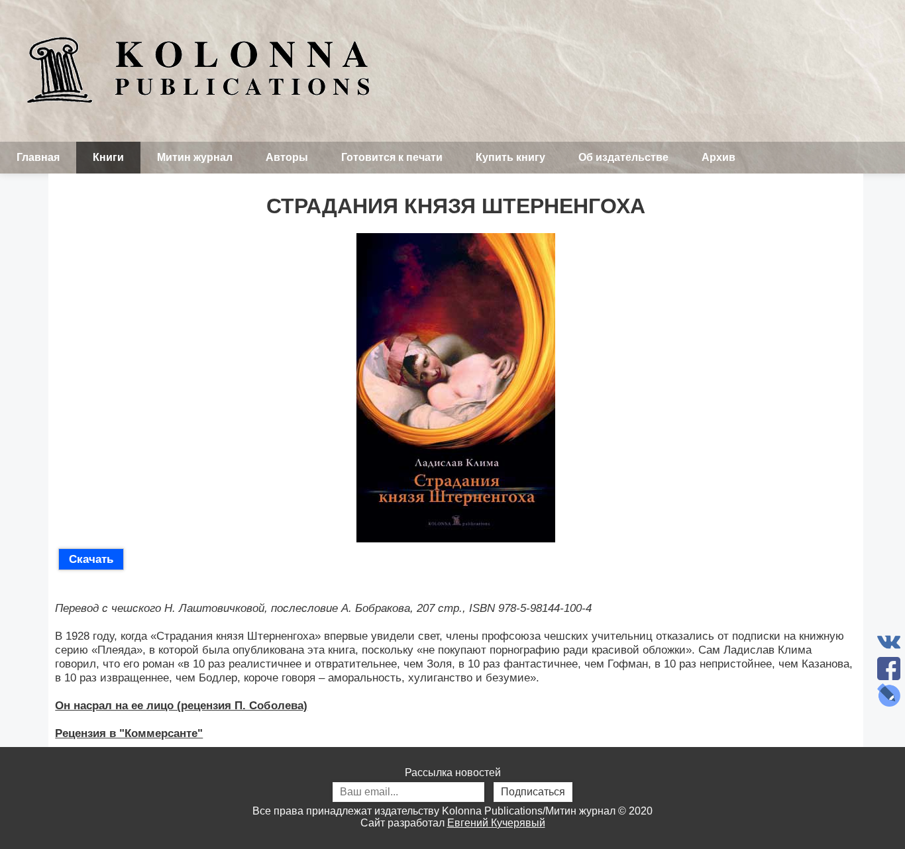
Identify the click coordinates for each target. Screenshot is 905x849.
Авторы (287, 157)
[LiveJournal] (888, 695)
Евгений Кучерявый (496, 822)
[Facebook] (888, 668)
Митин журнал (195, 157)
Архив (718, 157)
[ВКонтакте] (888, 642)
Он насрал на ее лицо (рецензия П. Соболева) (181, 705)
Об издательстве (623, 157)
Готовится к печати (392, 157)
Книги (108, 157)
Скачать (91, 559)
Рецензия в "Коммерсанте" (129, 733)
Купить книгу (510, 157)
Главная (38, 157)
